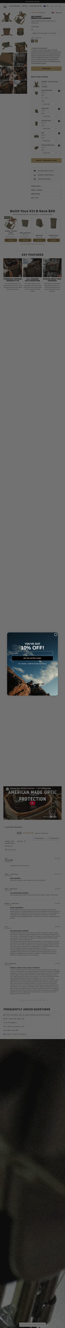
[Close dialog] (56, 634)
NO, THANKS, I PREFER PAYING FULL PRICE (32, 663)
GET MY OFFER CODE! (32, 658)
